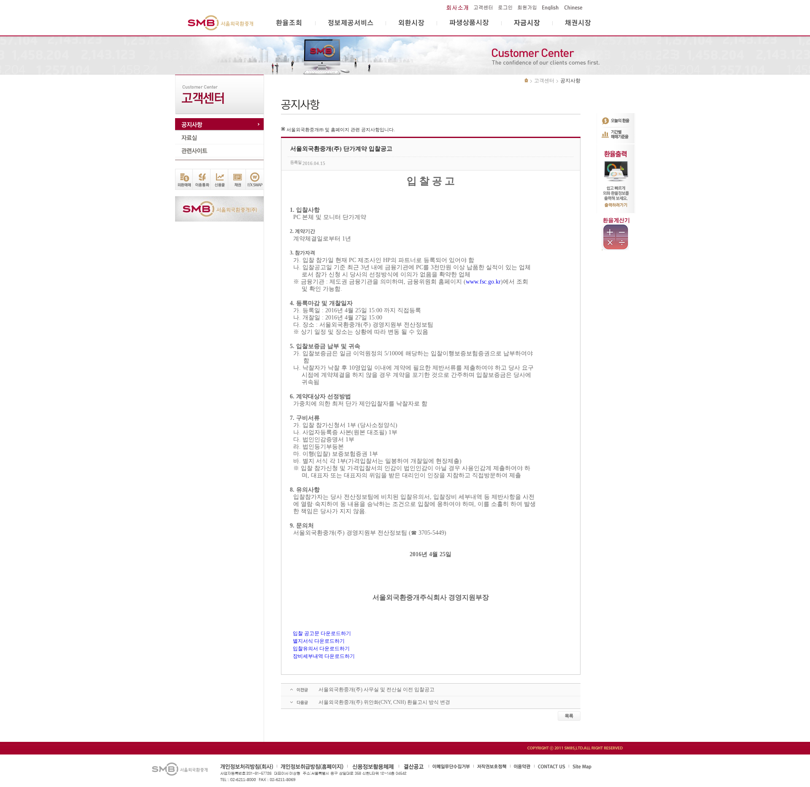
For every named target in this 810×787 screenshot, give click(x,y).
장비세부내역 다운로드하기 (324, 656)
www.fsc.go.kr (483, 282)
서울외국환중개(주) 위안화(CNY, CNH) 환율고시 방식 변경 (384, 702)
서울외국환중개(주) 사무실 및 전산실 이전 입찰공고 (377, 689)
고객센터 (544, 81)
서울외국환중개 (221, 23)
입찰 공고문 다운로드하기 (322, 633)
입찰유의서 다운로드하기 (321, 649)
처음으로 (526, 80)
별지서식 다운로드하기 (319, 641)
